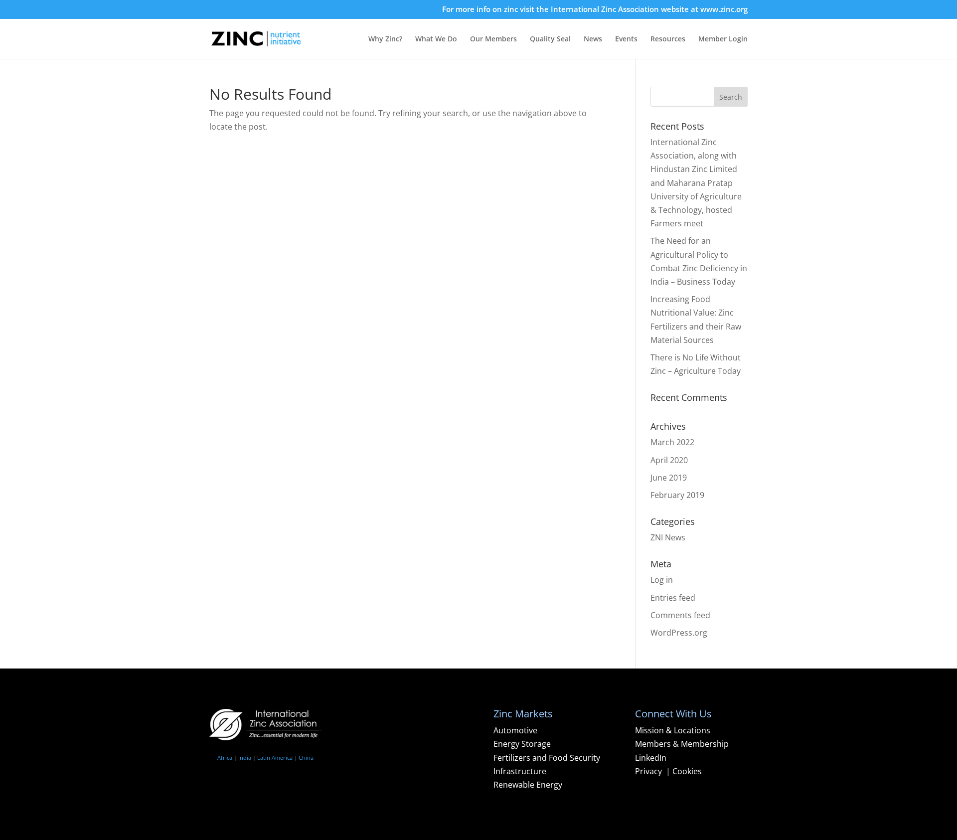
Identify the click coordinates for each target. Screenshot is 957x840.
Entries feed (672, 597)
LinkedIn (650, 757)
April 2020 (669, 460)
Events (626, 39)
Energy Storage (522, 743)
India (244, 757)
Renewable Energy (527, 784)
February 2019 (677, 495)
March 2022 (672, 442)
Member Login (723, 39)
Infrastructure (519, 771)
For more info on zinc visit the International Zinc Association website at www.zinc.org (595, 9)
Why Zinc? (385, 39)
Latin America (275, 757)
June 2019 (668, 477)
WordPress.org (678, 632)
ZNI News (667, 537)
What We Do (436, 39)
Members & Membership (682, 743)
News (593, 39)
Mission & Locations (672, 730)
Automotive (515, 730)
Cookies (687, 771)
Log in (661, 579)
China (306, 757)
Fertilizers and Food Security (546, 757)
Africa (224, 757)
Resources (667, 39)
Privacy (649, 771)
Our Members (493, 39)
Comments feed (680, 615)
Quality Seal (550, 39)
